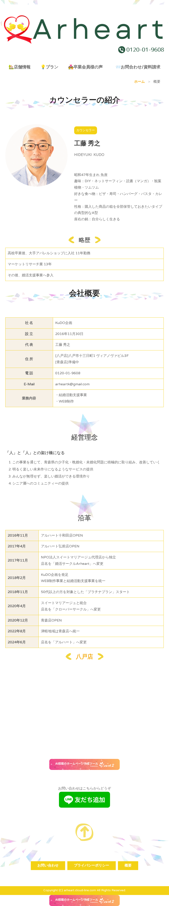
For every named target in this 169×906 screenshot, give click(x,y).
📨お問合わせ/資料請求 (138, 66)
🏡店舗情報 (20, 66)
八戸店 (84, 656)
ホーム (139, 81)
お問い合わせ (48, 865)
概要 (128, 865)
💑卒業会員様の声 (85, 66)
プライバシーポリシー (91, 865)
